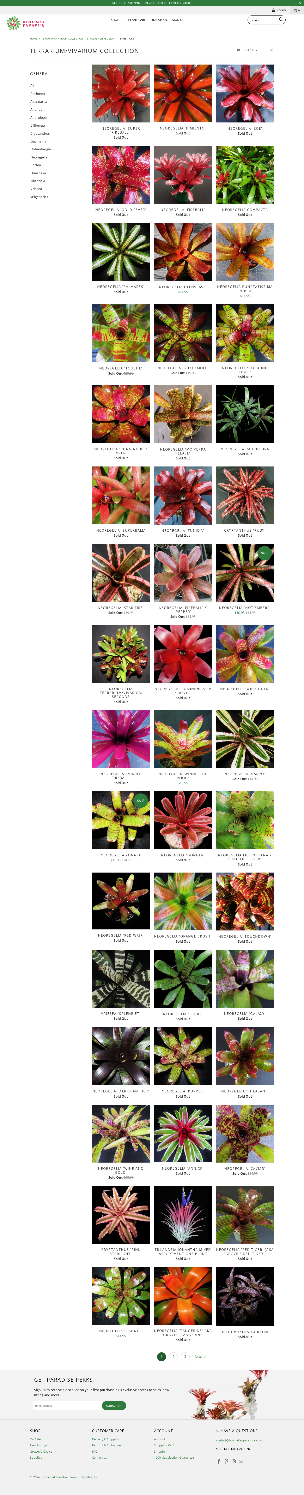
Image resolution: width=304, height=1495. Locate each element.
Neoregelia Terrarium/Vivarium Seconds (121, 654)
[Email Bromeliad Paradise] (241, 1461)
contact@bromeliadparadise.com (239, 1440)
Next (199, 1356)
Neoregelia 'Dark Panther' (121, 1056)
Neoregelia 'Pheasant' (245, 1056)
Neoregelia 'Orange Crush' (183, 901)
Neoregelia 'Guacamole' (183, 333)
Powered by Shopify (83, 1477)
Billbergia (37, 125)
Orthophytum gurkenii (245, 1296)
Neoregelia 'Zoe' (245, 93)
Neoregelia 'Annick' (183, 1134)
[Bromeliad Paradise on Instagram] (234, 1461)
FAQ (95, 1451)
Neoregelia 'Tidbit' (183, 979)
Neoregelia (38, 157)
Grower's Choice (41, 1451)
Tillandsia (37, 181)
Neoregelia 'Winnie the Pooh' (183, 739)
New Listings (39, 1445)
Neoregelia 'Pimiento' (183, 93)
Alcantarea (38, 101)
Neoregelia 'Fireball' (183, 175)
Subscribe (114, 1406)
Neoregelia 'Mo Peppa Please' (183, 414)
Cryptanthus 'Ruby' (245, 495)
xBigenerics (39, 197)
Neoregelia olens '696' (183, 252)
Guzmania (38, 141)
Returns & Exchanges (106, 1445)
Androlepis (38, 117)
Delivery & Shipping (105, 1439)
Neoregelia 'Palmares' (121, 252)
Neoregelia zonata (121, 820)
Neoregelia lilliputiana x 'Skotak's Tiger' (245, 820)
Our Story (159, 20)
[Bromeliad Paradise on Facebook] (219, 1461)
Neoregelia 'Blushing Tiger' (245, 333)
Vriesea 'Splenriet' (121, 979)
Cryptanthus (40, 133)
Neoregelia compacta (245, 175)
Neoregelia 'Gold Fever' (121, 175)
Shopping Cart (164, 1445)
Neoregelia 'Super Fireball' (121, 93)
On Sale (35, 1439)
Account (159, 1439)
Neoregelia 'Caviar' (245, 1134)
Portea (35, 165)
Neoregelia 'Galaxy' (245, 979)
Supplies (36, 1457)
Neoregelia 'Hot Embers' (245, 573)
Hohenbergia (40, 149)
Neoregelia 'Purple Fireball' (121, 739)
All (32, 85)
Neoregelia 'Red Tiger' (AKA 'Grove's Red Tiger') (245, 1215)
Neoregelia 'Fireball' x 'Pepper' (183, 573)
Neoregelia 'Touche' (121, 333)
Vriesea (36, 189)
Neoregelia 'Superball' (121, 495)
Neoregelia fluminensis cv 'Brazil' (183, 654)
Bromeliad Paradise (54, 1477)
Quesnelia (38, 173)
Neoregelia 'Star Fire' (121, 573)
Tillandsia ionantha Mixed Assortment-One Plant (183, 1215)
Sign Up (178, 20)
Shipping (160, 1451)
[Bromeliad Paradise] (26, 23)
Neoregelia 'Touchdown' (245, 901)
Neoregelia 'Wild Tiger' (245, 654)
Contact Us (99, 1457)
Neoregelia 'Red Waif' (121, 901)
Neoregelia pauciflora (245, 414)
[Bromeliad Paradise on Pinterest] (227, 1461)
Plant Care (137, 20)
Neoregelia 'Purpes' (183, 1056)
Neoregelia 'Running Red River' (121, 414)
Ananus (36, 109)
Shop (115, 20)
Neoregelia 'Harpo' (245, 739)
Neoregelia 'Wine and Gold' (121, 1134)
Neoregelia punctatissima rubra (245, 252)
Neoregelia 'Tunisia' (183, 495)
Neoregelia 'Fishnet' (121, 1296)
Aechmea (37, 93)
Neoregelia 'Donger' (183, 820)
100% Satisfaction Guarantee (174, 1457)
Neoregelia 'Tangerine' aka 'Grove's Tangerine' (183, 1296)
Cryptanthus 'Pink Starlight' (121, 1215)
